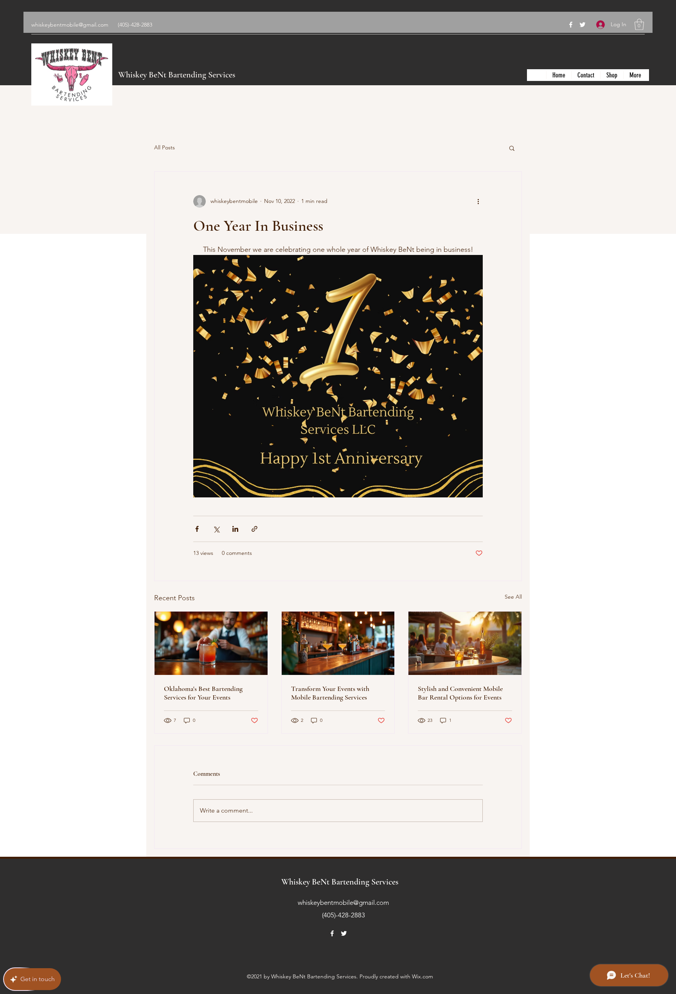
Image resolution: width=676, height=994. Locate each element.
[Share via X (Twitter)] (216, 529)
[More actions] (478, 201)
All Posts (164, 147)
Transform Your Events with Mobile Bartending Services (330, 693)
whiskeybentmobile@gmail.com (69, 24)
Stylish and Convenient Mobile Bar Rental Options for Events (460, 693)
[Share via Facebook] (197, 529)
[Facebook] (571, 25)
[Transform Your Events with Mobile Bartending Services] (338, 643)
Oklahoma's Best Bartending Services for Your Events (203, 693)
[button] (639, 24)
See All (513, 596)
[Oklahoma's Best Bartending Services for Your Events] (211, 643)
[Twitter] (582, 25)
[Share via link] (254, 529)
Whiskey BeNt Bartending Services (176, 75)
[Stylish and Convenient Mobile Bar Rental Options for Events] (464, 643)
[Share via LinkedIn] (235, 529)
